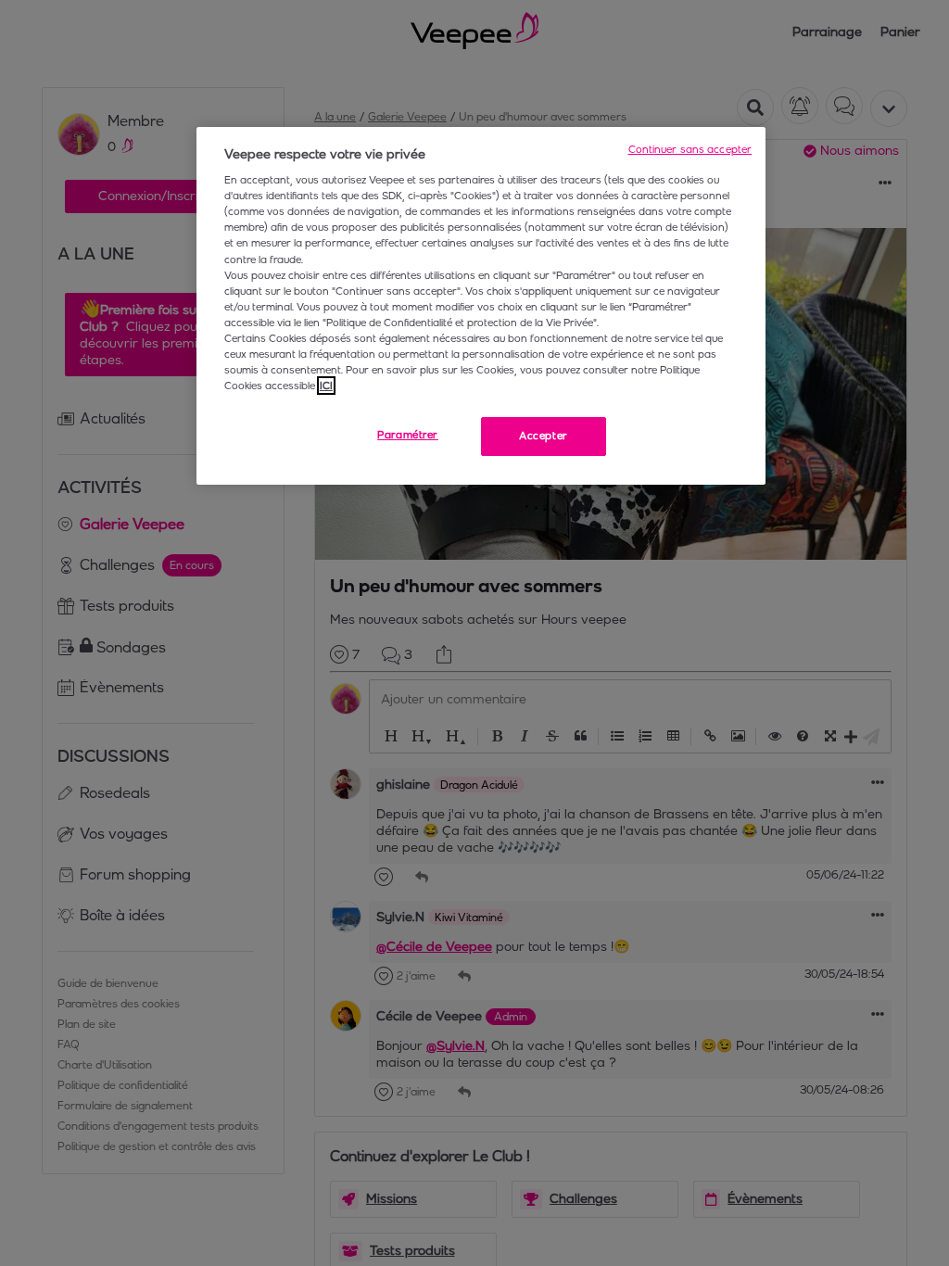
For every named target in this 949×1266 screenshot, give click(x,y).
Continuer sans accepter (690, 149)
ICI (326, 385)
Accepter (543, 435)
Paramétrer (407, 434)
